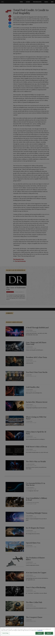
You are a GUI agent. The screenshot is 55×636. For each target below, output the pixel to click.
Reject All (49, 633)
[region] (27, 631)
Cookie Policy (40, 630)
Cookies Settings (5, 633)
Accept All (39, 633)
